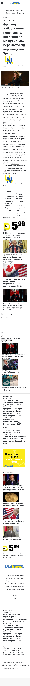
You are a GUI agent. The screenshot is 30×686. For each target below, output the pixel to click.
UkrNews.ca (17, 65)
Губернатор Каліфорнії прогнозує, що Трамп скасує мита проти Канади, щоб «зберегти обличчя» (15, 521)
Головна (8, 10)
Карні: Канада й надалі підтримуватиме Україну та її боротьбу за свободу (14, 305)
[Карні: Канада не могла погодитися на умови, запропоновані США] (10, 369)
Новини (13, 10)
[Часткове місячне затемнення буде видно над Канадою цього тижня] (11, 502)
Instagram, (13, 170)
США (10, 652)
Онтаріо (6, 652)
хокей (20, 654)
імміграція (24, 654)
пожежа (14, 654)
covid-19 (5, 648)
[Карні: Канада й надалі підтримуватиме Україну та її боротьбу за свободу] (15, 301)
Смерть (17, 652)
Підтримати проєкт (15, 604)
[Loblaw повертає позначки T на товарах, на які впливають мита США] (15, 231)
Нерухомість (22, 650)
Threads (24, 170)
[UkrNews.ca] (15, 3)
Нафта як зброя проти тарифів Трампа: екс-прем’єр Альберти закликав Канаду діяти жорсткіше (13, 487)
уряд (8, 173)
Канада (5, 17)
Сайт (2, 335)
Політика (18, 10)
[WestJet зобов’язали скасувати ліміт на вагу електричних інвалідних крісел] (10, 385)
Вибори (16, 648)
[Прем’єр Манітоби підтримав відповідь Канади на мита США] (11, 536)
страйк (17, 654)
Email (2, 333)
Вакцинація (11, 648)
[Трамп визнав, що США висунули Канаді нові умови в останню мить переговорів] (15, 252)
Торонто (22, 652)
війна (10, 654)
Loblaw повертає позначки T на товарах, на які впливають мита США (14, 235)
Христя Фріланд (20, 98)
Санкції (14, 652)
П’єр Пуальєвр (15, 139)
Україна (6, 654)
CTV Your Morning (17, 103)
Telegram (18, 170)
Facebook (7, 170)
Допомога (9, 650)
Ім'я (2, 332)
